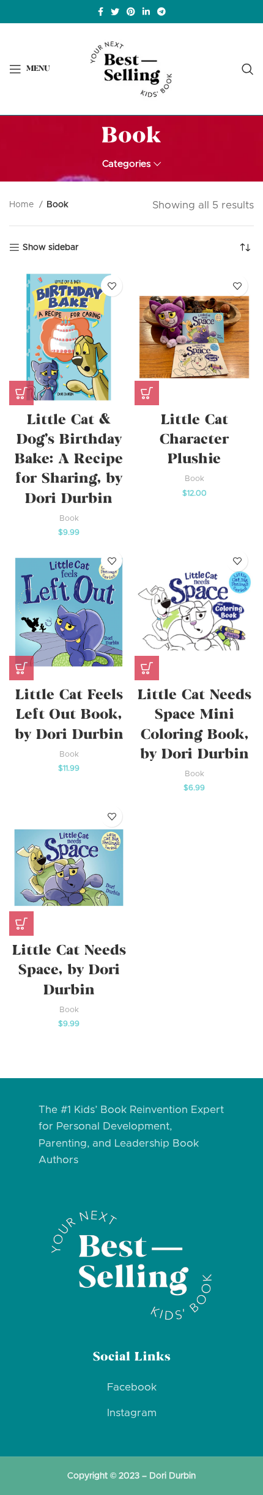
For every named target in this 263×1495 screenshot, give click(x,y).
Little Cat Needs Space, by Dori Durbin (69, 971)
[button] (21, 393)
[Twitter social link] (115, 12)
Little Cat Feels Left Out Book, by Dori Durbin (69, 716)
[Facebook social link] (100, 12)
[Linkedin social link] (146, 12)
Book (69, 519)
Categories (126, 164)
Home (22, 204)
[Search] (247, 69)
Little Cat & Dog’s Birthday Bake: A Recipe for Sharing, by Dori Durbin (69, 461)
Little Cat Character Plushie (194, 441)
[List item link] (131, 1387)
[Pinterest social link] (131, 12)
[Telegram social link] (161, 12)
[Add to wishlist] (111, 285)
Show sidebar (50, 247)
